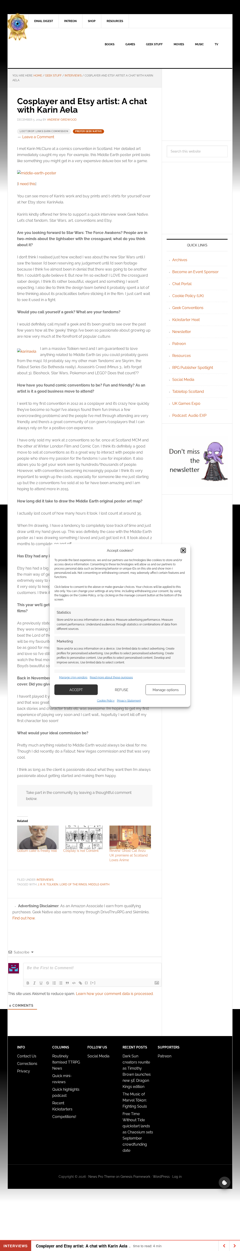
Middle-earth (98, 884)
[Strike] (47, 983)
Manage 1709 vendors (73, 677)
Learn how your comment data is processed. (115, 993)
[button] (183, 550)
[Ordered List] (54, 983)
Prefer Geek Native (88, 131)
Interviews (45, 879)
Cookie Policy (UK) (188, 296)
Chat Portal (181, 284)
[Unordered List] (60, 983)
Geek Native (47, 48)
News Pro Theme (101, 1176)
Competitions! (64, 1116)
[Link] (80, 983)
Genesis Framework (135, 1176)
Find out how (23, 918)
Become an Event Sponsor (195, 272)
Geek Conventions (187, 308)
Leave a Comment (38, 137)
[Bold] (28, 983)
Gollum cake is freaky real (37, 851)
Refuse (121, 690)
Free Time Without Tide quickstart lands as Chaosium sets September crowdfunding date (138, 1132)
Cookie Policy (106, 700)
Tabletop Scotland (188, 391)
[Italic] (34, 983)
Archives (179, 260)
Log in (177, 1176)
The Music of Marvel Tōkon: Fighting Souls (135, 1100)
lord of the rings (73, 884)
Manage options (166, 690)
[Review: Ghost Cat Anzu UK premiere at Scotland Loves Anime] (130, 837)
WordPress (161, 1176)
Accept (76, 690)
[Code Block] (74, 983)
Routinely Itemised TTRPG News (66, 1062)
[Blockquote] (67, 983)
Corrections (27, 1063)
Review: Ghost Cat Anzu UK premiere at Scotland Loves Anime (128, 855)
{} (86, 982)
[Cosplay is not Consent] (84, 837)
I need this (26, 184)
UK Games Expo (186, 403)
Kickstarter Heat (186, 320)
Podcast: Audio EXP (189, 415)
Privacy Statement (129, 700)
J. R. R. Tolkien (48, 884)
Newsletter (181, 331)
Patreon (179, 343)
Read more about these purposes (111, 677)
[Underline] (41, 983)
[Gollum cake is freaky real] (38, 837)
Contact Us (26, 1056)
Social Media (183, 379)
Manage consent (224, 1182)
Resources (181, 355)
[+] (93, 982)
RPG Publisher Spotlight (192, 367)
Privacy (23, 1071)
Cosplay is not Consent (81, 851)
